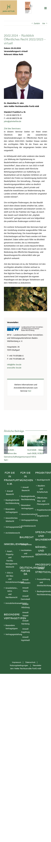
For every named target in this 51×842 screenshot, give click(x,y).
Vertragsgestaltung (9, 533)
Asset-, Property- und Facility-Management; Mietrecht (9, 565)
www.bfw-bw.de (14, 367)
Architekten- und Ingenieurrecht (25, 560)
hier (29, 390)
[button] (6, 452)
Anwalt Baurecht (10, 499)
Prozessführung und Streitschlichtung (41, 588)
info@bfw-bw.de (14, 364)
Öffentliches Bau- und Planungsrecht (41, 507)
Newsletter (37, 672)
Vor (43, 23)
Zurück (37, 23)
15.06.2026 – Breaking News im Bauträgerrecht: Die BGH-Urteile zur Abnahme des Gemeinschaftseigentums (37, 441)
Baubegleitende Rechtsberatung (9, 508)
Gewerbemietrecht (25, 520)
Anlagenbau (25, 551)
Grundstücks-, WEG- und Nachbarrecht (9, 599)
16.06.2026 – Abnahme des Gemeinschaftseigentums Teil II (14, 441)
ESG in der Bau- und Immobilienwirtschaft (9, 584)
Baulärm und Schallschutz (41, 495)
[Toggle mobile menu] (45, 8)
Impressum (16, 669)
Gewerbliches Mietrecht (9, 526)
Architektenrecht (9, 539)
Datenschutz (30, 669)
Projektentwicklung (41, 516)
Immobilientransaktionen (9, 609)
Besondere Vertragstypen (9, 517)
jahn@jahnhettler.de (12, 121)
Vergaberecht (41, 522)
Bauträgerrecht (41, 486)
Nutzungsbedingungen (19, 672)
